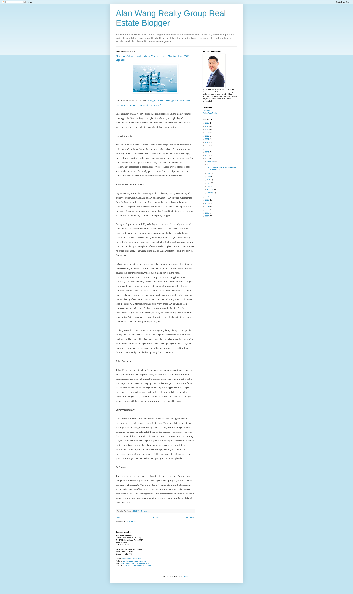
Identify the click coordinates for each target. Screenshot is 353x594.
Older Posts (189, 518)
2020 (207, 142)
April (209, 183)
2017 (207, 152)
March (209, 186)
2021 (207, 139)
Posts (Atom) (131, 522)
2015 (207, 158)
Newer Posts (121, 518)
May (209, 180)
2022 (207, 136)
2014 (207, 197)
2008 (207, 216)
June (209, 177)
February (210, 189)
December (211, 161)
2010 (207, 210)
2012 (207, 203)
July (209, 173)
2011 (207, 206)
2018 (207, 149)
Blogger (186, 576)
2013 (207, 200)
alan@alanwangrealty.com (131, 559)
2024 (207, 129)
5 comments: (145, 511)
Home (155, 518)
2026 (207, 123)
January (210, 193)
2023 (207, 133)
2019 (207, 146)
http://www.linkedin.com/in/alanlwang (137, 566)
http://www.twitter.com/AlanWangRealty (135, 563)
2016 (207, 155)
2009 (207, 213)
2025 (207, 126)
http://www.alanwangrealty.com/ (134, 561)
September (211, 165)
